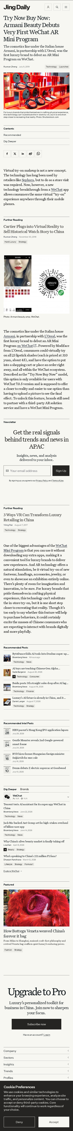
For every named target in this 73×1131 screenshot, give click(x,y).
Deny (19, 1122)
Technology (51, 66)
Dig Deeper (10, 141)
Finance (30, 691)
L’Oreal (49, 336)
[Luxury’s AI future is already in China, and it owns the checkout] (7, 702)
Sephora (28, 180)
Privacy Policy (42, 480)
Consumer (34, 676)
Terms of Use (57, 480)
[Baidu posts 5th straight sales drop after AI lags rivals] (7, 687)
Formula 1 (29, 864)
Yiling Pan (8, 525)
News (28, 662)
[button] (48, 7)
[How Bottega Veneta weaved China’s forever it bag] (36, 908)
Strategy (22, 242)
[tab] (24, 789)
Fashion (8, 950)
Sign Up (61, 470)
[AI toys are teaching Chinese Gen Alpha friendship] (7, 672)
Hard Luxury (10, 242)
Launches (63, 66)
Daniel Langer (18, 701)
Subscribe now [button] (36, 1024)
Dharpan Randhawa (12, 859)
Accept (53, 1122)
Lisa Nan (7, 845)
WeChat (57, 189)
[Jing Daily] (17, 7)
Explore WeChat (11, 871)
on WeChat (25, 345)
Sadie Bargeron (19, 672)
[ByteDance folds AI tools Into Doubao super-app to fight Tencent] (7, 658)
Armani (9, 336)
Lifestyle (8, 864)
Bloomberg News (19, 657)
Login (47, 1034)
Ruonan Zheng (10, 66)
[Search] (57, 7)
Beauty (11, 849)
